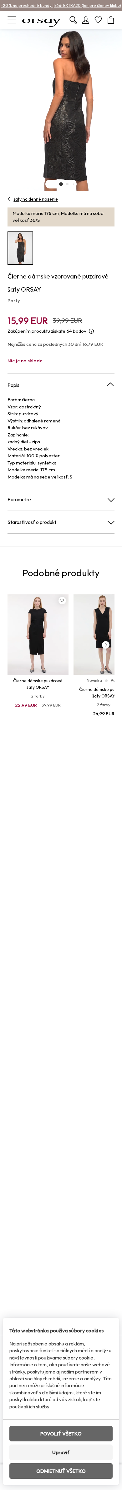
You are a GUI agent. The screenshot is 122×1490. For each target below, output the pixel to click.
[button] (61, 184)
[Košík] (110, 20)
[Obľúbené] (98, 20)
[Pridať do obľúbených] (62, 600)
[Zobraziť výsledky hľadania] (73, 20)
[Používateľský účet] (85, 20)
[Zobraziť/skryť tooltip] (91, 331)
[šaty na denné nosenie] (9, 199)
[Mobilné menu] (12, 20)
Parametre (19, 499)
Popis (13, 385)
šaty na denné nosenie (35, 199)
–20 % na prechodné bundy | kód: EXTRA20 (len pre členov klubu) (61, 5)
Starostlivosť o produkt (32, 522)
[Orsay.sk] (41, 20)
